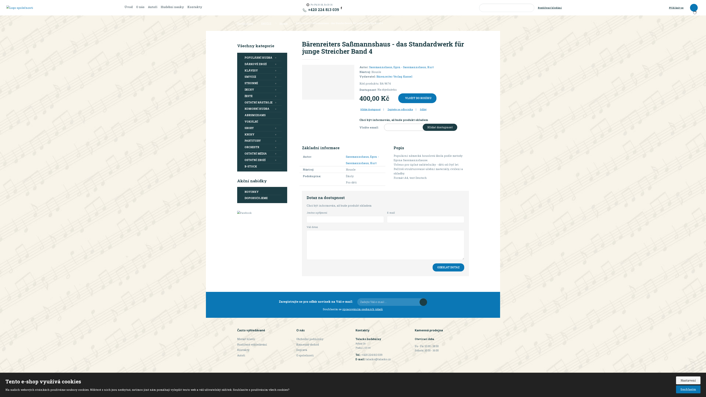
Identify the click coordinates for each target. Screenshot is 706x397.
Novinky (252, 192)
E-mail (391, 212)
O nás (140, 7)
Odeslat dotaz (448, 267)
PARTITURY (253, 140)
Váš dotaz (312, 227)
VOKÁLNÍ (251, 121)
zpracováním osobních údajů (362, 309)
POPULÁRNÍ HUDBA (258, 57)
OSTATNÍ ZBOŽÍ (255, 160)
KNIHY (249, 134)
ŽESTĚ (249, 96)
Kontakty (194, 7)
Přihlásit (423, 302)
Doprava (301, 350)
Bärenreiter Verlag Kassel (394, 76)
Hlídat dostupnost (440, 127)
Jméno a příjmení (317, 212)
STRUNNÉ (251, 83)
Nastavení (688, 380)
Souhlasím (688, 389)
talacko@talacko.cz (378, 359)
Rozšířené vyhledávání (252, 344)
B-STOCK (251, 166)
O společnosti (305, 355)
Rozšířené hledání (550, 7)
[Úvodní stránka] (19, 7)
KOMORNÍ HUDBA (257, 108)
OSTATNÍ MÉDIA (256, 153)
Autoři (152, 7)
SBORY (249, 128)
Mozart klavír (246, 339)
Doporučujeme (256, 198)
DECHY (249, 89)
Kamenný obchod (307, 344)
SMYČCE (250, 76)
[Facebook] (341, 7)
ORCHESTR (252, 147)
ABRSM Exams (255, 115)
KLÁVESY (251, 70)
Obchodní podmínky (309, 339)
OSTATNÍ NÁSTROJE (258, 102)
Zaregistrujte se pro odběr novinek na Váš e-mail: (316, 301)
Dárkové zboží (256, 64)
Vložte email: (369, 127)
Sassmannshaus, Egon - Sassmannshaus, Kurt (401, 67)
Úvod (128, 7)
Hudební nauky (172, 7)
